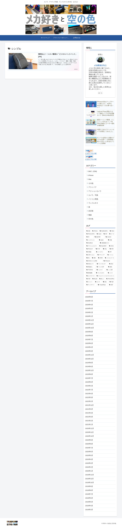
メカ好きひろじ (100, 65)
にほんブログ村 (91, 153)
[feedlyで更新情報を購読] (99, 93)
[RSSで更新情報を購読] (101, 93)
